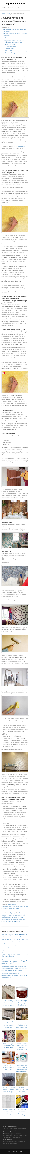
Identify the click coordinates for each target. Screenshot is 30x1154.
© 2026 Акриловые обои (10, 1126)
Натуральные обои (10, 46)
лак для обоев (22, 146)
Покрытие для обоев (14, 921)
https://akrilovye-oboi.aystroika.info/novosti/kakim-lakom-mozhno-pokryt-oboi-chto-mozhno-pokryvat (15, 906)
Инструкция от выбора (8, 916)
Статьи (17, 7)
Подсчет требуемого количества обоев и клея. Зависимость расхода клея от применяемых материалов (15, 941)
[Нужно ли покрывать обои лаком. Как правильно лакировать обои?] (22, 1042)
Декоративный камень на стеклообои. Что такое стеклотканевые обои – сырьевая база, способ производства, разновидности (15, 968)
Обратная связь (7, 1139)
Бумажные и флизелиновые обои (14, 42)
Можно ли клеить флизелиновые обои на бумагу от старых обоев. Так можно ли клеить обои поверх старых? (15, 954)
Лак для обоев (12, 912)
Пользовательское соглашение (19, 1132)
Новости (10, 7)
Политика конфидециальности (12, 1134)
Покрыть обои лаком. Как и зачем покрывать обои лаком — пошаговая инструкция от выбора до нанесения (14, 39)
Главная (4, 7)
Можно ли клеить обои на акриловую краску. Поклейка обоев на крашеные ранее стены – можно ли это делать (14, 961)
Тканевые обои (9, 48)
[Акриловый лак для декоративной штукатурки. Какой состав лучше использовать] (22, 998)
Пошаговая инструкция (21, 914)
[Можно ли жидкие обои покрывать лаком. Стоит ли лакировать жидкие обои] (22, 1063)
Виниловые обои (10, 44)
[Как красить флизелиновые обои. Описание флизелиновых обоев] (22, 1085)
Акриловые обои (15, 3)
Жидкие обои (8, 50)
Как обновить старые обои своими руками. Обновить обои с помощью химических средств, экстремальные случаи (14, 948)
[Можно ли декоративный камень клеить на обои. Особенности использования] (22, 1020)
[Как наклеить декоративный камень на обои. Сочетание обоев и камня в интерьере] (8, 998)
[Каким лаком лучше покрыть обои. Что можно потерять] (8, 1042)
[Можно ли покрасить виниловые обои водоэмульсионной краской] (8, 1107)
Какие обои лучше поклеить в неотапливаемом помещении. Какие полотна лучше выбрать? (14, 975)
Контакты (6, 1132)
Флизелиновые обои (21, 916)
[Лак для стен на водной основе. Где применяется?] (8, 1063)
